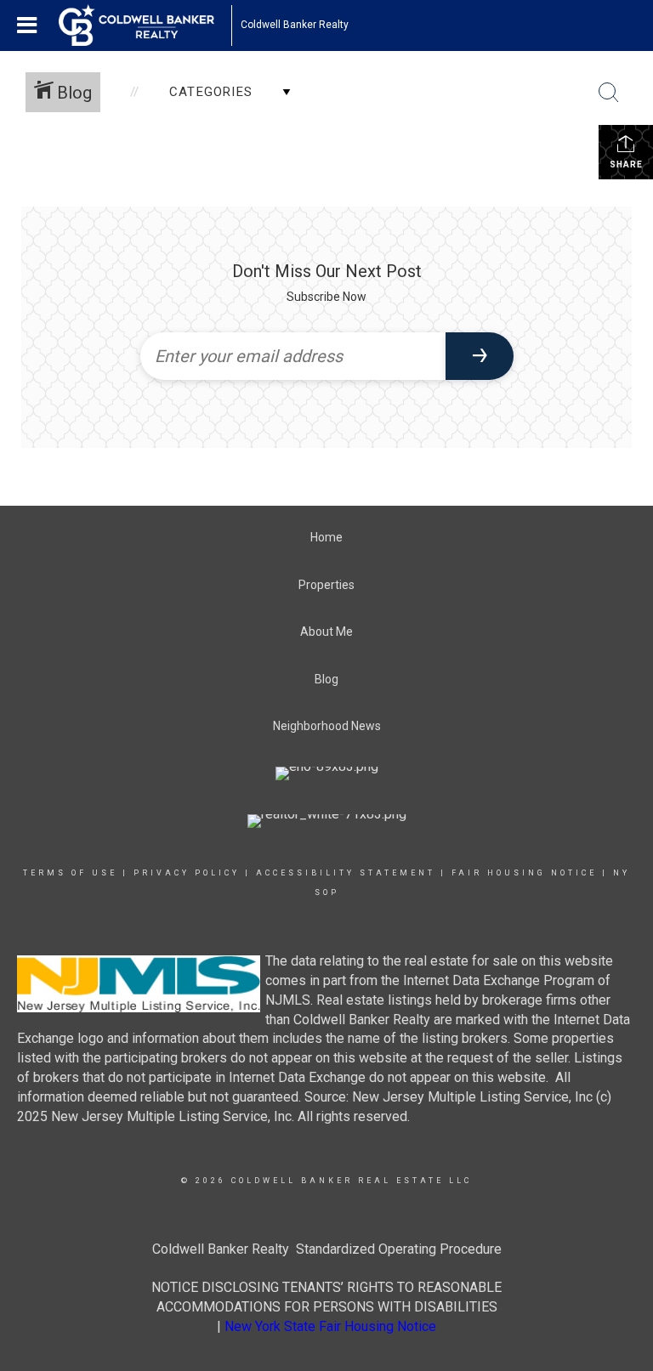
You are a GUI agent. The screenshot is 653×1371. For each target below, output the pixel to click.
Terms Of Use (70, 873)
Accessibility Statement (345, 873)
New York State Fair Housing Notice (330, 1326)
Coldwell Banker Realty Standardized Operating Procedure (327, 1249)
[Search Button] (609, 93)
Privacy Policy (186, 873)
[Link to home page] (145, 25)
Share (626, 164)
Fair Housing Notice (524, 873)
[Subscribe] (480, 356)
